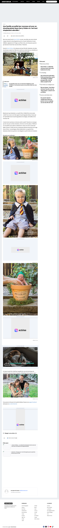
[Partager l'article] (4, 36)
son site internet (13, 404)
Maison (38, 1)
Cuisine (33, 1)
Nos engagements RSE (51, 510)
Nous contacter (49, 507)
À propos (48, 505)
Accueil (4, 24)
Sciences (35, 510)
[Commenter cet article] (7, 36)
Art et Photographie (25, 505)
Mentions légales (50, 512)
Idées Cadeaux (36, 518)
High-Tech (23, 517)
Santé (35, 509)
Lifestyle (22, 1)
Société (35, 512)
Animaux (23, 507)
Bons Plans (23, 509)
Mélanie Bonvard (7, 33)
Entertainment (15, 1)
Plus (43, 1)
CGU (48, 513)
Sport (35, 513)
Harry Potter (17, 39)
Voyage (35, 517)
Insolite (28, 1)
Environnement (24, 512)
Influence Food (49, 515)
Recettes (23, 515)
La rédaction (49, 509)
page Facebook (33, 402)
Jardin (23, 520)
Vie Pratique (36, 515)
